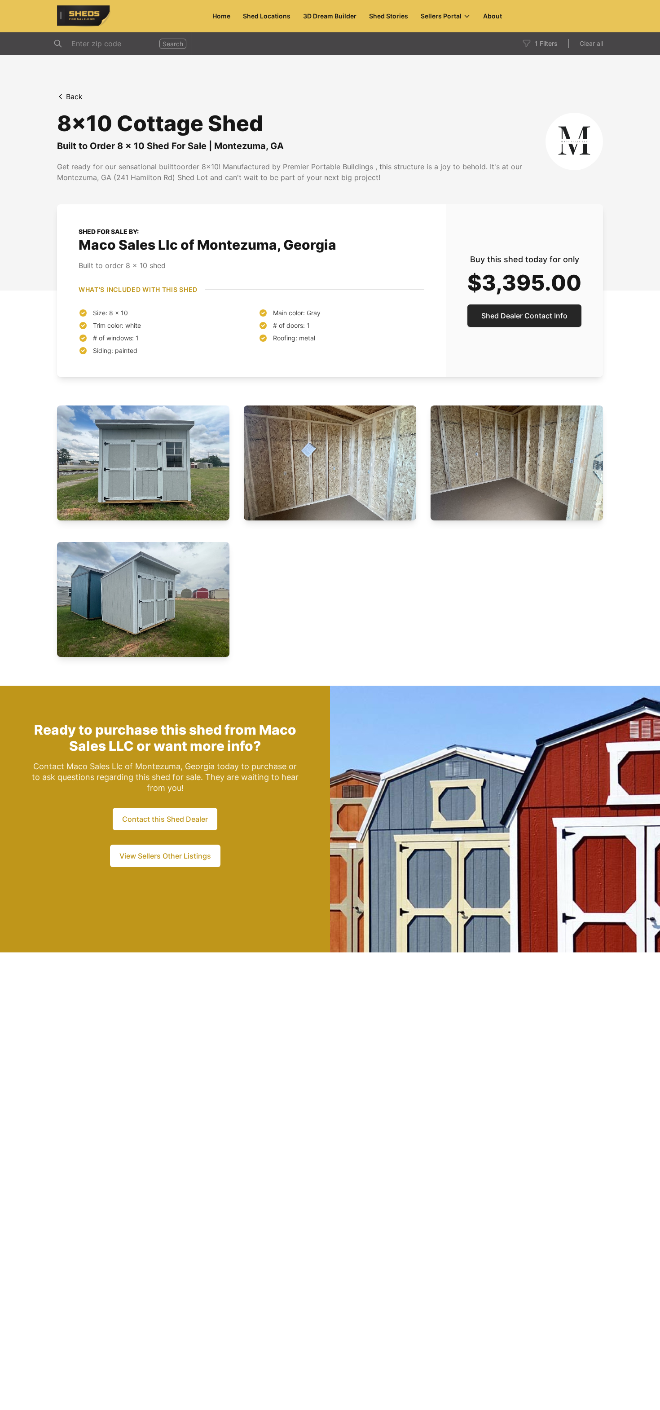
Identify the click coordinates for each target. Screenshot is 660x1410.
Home (221, 16)
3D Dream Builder (329, 16)
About (492, 16)
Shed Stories (388, 16)
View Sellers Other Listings (165, 855)
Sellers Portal (441, 16)
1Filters (546, 43)
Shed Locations (266, 16)
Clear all (591, 43)
